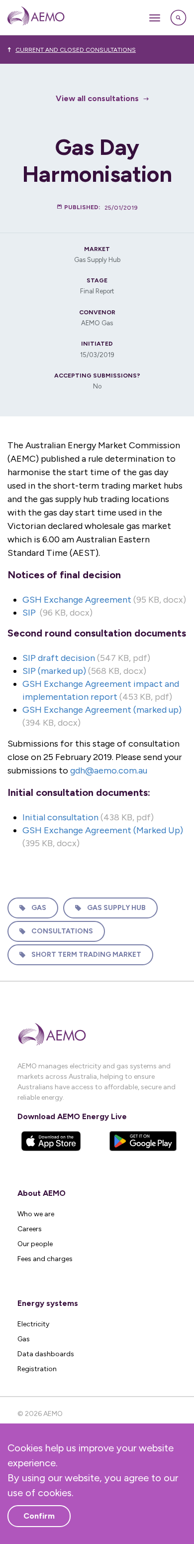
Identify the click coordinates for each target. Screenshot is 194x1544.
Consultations (62, 931)
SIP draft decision (58, 657)
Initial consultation (60, 817)
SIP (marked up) (54, 670)
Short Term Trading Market (86, 954)
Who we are (35, 1214)
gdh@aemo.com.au (108, 770)
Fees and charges (45, 1259)
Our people (35, 1244)
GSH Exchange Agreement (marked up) (102, 709)
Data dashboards (45, 1354)
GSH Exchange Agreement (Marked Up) (102, 830)
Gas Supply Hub (116, 907)
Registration (37, 1369)
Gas (38, 907)
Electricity (33, 1324)
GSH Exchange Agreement (76, 599)
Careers (29, 1229)
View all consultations (97, 98)
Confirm (39, 1516)
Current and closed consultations (75, 49)
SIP (29, 612)
